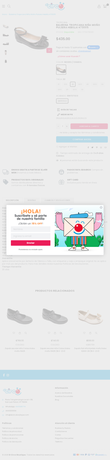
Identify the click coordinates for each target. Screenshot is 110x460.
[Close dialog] (101, 207)
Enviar (31, 243)
